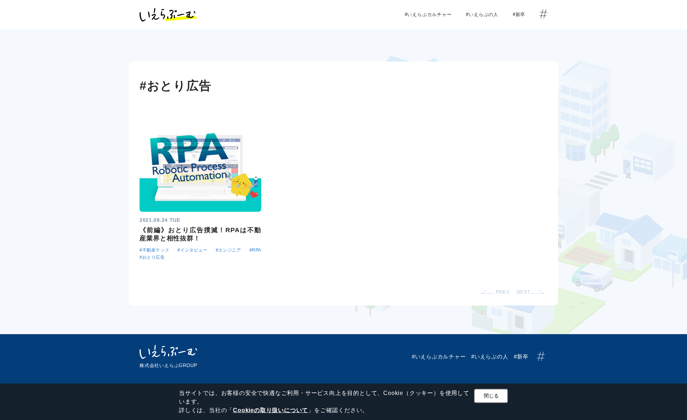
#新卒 (521, 14)
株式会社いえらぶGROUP (168, 365)
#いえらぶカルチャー (431, 14)
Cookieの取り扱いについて (270, 410)
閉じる (491, 396)
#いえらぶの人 (484, 14)
